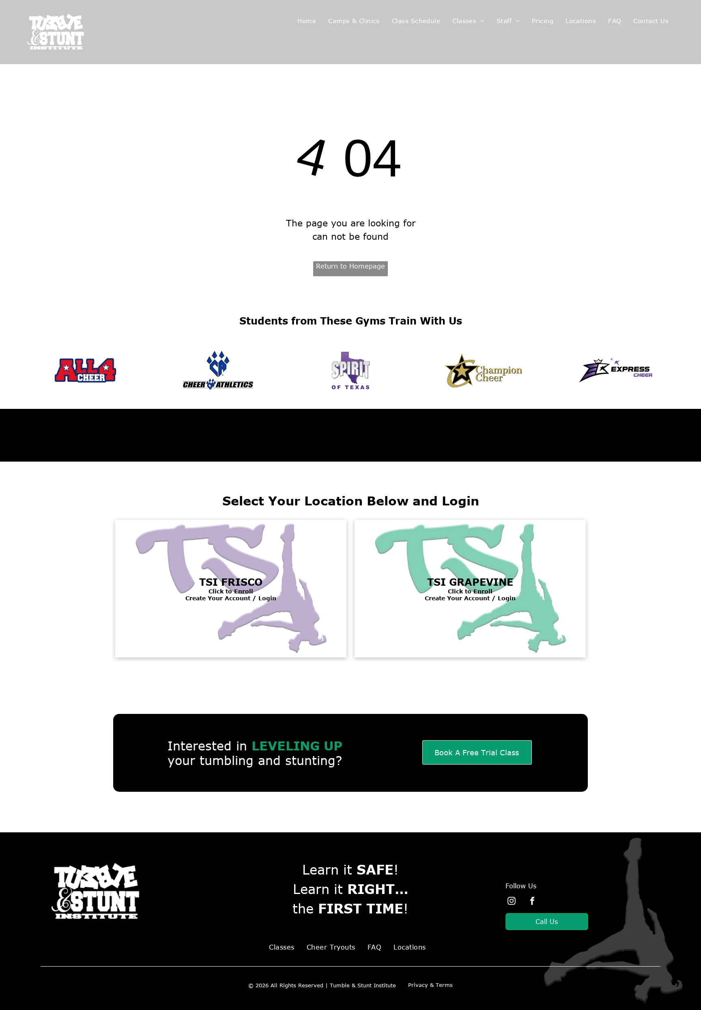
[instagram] (511, 902)
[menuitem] (306, 21)
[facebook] (532, 902)
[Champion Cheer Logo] (483, 370)
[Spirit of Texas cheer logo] (350, 370)
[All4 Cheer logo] (85, 370)
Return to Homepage (350, 266)
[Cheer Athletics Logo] (218, 370)
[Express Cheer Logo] (616, 370)
